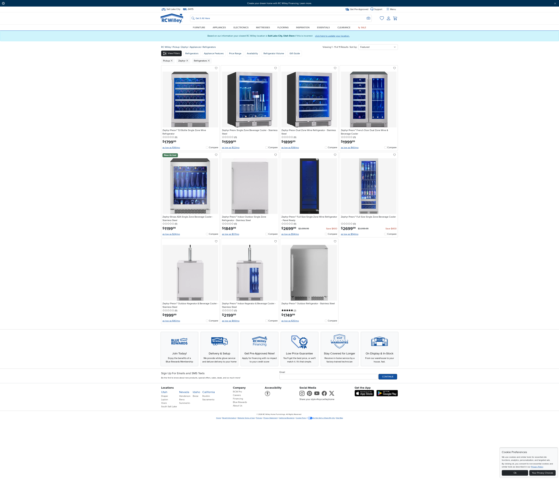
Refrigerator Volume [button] (273, 53)
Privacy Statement (270, 418)
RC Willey (166, 47)
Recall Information (229, 418)
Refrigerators (209, 47)
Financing (238, 398)
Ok (515, 472)
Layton (164, 399)
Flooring (283, 27)
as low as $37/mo (230, 234)
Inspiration (302, 27)
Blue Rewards (240, 402)
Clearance (343, 27)
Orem (164, 403)
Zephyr (185, 47)
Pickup (176, 47)
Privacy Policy (537, 467)
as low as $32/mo (230, 147)
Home (218, 418)
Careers (237, 395)
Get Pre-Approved (359, 9)
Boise (195, 396)
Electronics (240, 27)
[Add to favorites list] (216, 68)
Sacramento (208, 399)
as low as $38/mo (290, 147)
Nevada (184, 392)
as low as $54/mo (290, 234)
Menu (393, 9)
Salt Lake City (173, 9)
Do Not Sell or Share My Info (323, 418)
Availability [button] (252, 53)
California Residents (286, 418)
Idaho (196, 392)
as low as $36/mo (171, 147)
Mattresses (263, 27)
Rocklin (206, 396)
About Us (237, 405)
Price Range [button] (235, 53)
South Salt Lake (169, 406)
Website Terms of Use (246, 418)
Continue (387, 376)
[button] (49, 3)
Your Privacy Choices (542, 472)
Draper (164, 396)
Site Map (339, 418)
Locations (167, 388)
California (208, 392)
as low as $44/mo (230, 320)
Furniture (199, 27)
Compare (213, 147)
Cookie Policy (301, 418)
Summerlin (184, 403)
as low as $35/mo (290, 320)
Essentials (323, 27)
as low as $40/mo (350, 147)
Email (282, 372)
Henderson (184, 396)
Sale (363, 27)
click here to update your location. (332, 36)
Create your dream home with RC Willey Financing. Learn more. (279, 3)
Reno (182, 399)
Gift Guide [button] (295, 53)
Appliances (219, 27)
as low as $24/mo (171, 234)
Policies (259, 418)
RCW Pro (237, 391)
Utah (164, 392)
